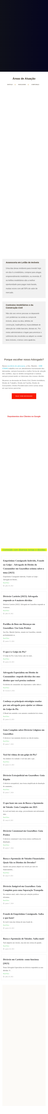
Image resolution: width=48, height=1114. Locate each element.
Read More (6, 583)
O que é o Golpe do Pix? (14, 652)
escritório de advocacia (16, 366)
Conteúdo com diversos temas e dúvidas (24, 550)
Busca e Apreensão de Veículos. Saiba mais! (23, 938)
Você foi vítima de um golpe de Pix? (20, 754)
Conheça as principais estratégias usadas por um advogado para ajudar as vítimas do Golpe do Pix (23, 705)
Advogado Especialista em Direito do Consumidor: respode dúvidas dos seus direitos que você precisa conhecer (21, 676)
